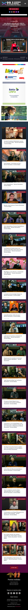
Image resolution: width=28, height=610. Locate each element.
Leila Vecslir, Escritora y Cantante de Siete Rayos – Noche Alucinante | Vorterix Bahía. (13, 337)
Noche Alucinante (15, 32)
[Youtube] (14, 12)
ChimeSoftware (18, 606)
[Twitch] (18, 12)
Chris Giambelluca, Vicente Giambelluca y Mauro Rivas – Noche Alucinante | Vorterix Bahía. (14, 227)
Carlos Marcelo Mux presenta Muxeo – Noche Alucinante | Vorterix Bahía (13, 469)
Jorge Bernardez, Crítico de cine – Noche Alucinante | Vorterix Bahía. (12, 315)
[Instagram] (16, 12)
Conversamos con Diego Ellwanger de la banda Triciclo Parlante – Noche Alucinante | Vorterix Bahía (14, 513)
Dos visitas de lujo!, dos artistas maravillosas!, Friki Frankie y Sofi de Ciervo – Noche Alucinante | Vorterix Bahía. (13, 536)
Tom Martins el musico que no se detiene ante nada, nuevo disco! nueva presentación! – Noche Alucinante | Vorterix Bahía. (13, 250)
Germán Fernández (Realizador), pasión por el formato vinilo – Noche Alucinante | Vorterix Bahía (14, 142)
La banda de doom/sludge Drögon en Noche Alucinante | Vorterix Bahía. (13, 294)
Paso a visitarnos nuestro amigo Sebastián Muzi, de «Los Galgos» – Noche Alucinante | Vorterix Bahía (12, 491)
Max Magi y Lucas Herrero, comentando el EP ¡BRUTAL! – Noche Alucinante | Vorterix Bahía (13, 273)
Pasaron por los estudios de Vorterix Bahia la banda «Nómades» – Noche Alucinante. (13, 359)
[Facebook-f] (9, 12)
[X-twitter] (12, 12)
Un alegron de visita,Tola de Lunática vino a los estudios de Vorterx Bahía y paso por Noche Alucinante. (13, 448)
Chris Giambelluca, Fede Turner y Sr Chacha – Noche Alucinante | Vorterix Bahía (13, 559)
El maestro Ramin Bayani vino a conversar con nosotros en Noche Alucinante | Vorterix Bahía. (12, 402)
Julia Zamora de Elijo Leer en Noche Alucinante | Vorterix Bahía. (13, 381)
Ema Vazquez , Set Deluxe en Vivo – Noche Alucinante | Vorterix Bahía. (12, 164)
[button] (25, 3)
